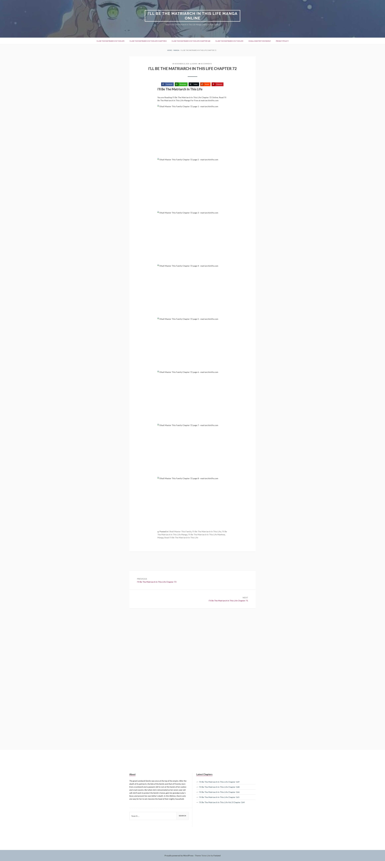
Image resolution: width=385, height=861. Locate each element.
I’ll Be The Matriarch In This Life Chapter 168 (191, 41)
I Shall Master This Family (259, 41)
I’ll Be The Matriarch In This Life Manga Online (192, 15)
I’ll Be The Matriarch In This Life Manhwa (206, 534)
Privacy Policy (282, 41)
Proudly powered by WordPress (179, 855)
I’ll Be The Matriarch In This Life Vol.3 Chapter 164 (222, 802)
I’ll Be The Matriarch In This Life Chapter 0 (148, 41)
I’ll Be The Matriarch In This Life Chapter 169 (219, 782)
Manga (160, 537)
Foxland (217, 855)
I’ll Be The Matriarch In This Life (110, 41)
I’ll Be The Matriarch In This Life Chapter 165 (219, 797)
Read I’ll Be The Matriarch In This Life (181, 537)
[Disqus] (192, 653)
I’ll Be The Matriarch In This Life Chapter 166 (219, 792)
